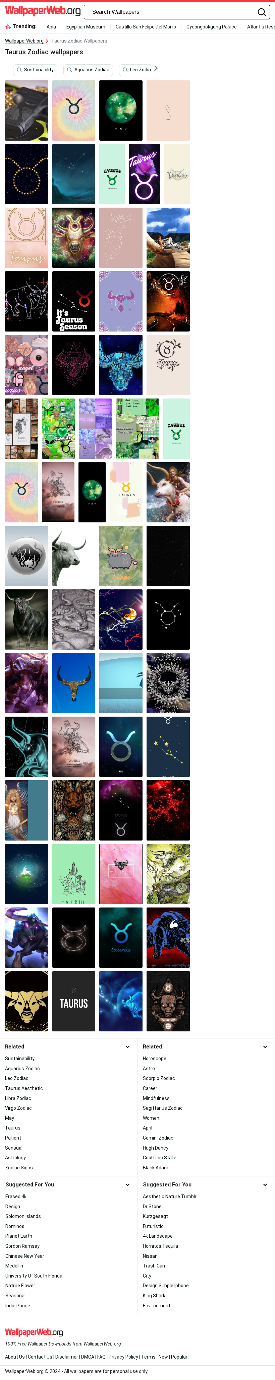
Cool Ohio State (159, 1157)
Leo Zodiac (142, 70)
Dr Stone (152, 1206)
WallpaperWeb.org (24, 41)
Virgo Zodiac (18, 1108)
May (9, 1118)
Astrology (15, 1157)
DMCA (87, 1357)
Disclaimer (66, 1357)
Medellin (14, 1265)
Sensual (13, 1148)
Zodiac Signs (19, 1167)
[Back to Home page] (42, 12)
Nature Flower (20, 1285)
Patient (13, 1138)
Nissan (150, 1256)
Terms (148, 1357)
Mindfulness (156, 1098)
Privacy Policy (123, 1357)
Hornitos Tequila (160, 1246)
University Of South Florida (33, 1276)
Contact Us (40, 1357)
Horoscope (154, 1058)
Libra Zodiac (18, 1098)
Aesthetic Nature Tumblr (170, 1196)
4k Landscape (158, 1236)
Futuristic (153, 1226)
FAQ (101, 1357)
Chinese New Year (24, 1256)
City (147, 1276)
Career (150, 1088)
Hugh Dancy (155, 1148)
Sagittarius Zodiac (163, 1108)
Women (151, 1118)
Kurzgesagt (155, 1216)
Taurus (12, 1128)
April (147, 1128)
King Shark (154, 1295)
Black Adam (155, 1167)
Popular (179, 1357)
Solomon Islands (23, 1216)
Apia (51, 26)
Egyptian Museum (85, 26)
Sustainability (39, 70)
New (163, 1357)
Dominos (14, 1226)
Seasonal (15, 1295)
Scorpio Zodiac (159, 1078)
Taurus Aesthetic (24, 1088)
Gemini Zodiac (158, 1138)
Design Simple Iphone (166, 1285)
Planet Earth (18, 1236)
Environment (156, 1305)
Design (12, 1206)
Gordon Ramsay (22, 1246)
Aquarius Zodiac (91, 70)
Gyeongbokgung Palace (211, 26)
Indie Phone (17, 1305)
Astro (149, 1068)
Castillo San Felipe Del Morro (146, 26)
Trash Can (154, 1265)
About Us (15, 1357)
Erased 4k (15, 1196)
